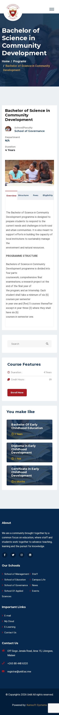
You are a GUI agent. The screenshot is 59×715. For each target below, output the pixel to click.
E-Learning (9, 627)
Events (35, 591)
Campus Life (38, 579)
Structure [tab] (23, 195)
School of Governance (29, 131)
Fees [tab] (35, 195)
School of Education (15, 579)
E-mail (7, 615)
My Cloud (9, 621)
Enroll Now (17, 392)
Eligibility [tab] (48, 195)
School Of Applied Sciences (12, 594)
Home (6, 61)
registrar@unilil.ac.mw (19, 671)
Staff (35, 574)
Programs (19, 61)
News (35, 585)
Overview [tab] (11, 195)
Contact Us (10, 632)
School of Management (16, 574)
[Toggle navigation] (52, 9)
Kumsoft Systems (37, 705)
